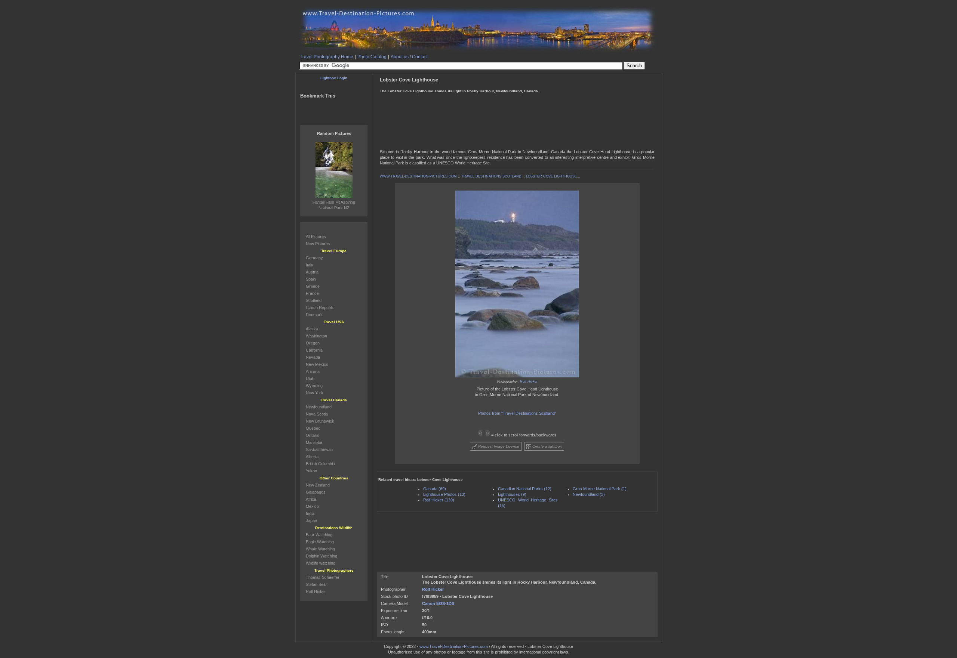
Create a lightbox (546, 446)
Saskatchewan (319, 449)
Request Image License (498, 446)
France (312, 293)
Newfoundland (319, 407)
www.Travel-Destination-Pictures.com (453, 646)
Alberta (312, 456)
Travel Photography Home (326, 56)
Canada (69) (434, 488)
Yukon (311, 471)
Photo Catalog (372, 56)
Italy (309, 265)
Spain (311, 279)
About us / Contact (409, 56)
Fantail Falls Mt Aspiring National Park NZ (334, 205)
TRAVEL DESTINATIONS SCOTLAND (491, 176)
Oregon (313, 343)
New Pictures (318, 243)
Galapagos (316, 492)
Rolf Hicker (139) (438, 500)
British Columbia (320, 463)
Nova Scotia (317, 414)
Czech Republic (320, 307)
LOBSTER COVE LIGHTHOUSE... (553, 176)
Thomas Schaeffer (322, 577)
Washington (316, 336)
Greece (313, 286)
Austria (312, 272)
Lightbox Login (333, 78)
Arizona (313, 371)
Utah (310, 378)
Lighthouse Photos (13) (444, 494)
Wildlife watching (320, 563)
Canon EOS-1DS (438, 603)
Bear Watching (319, 534)
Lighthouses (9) (512, 494)
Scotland (313, 300)
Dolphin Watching (321, 556)
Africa (311, 499)
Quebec (313, 428)
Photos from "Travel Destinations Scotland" (517, 413)
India (310, 513)
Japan (311, 520)
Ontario (312, 435)
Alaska (312, 329)
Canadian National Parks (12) (524, 488)
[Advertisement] (517, 100)
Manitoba (314, 442)
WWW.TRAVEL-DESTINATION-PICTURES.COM (418, 176)
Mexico (312, 506)
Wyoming (314, 385)
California (314, 350)
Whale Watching (320, 549)
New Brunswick (320, 421)
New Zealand (318, 485)
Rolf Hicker (529, 381)
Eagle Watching (320, 542)
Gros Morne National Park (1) (600, 488)
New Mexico (317, 364)
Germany (314, 258)
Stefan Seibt (316, 584)
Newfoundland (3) (589, 494)
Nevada (313, 357)
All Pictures (316, 236)
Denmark (314, 314)
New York (314, 392)
